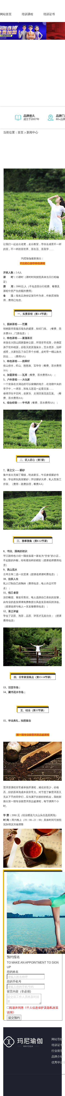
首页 (20, 132)
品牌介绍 (57, 1056)
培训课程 (27, 14)
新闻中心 (32, 132)
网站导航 (57, 1039)
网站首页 (6, 14)
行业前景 (57, 1051)
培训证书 (49, 14)
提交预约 (14, 1018)
